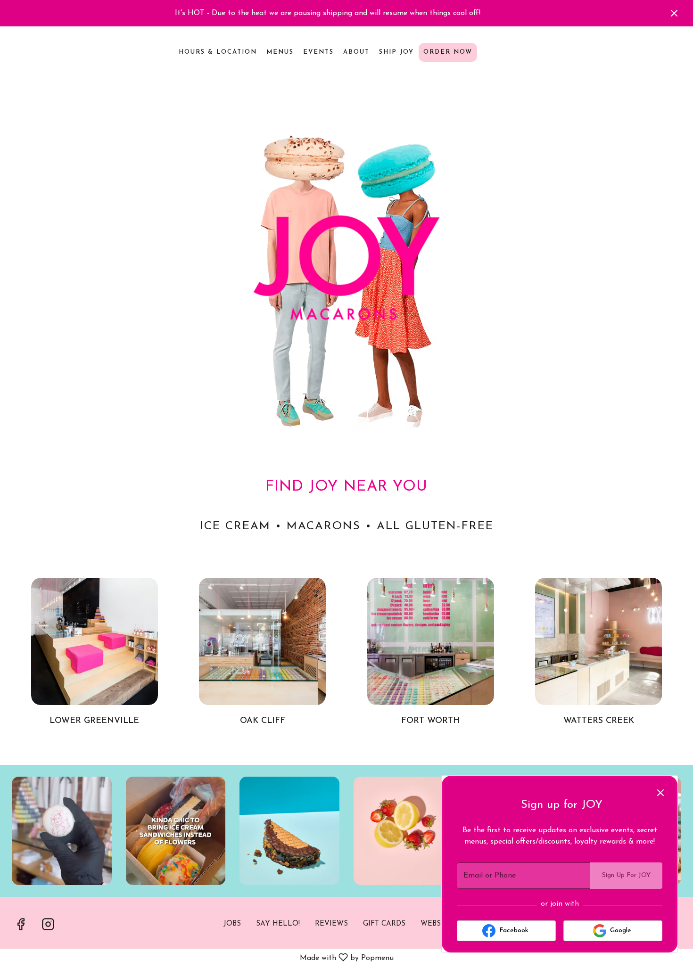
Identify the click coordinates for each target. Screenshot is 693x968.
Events (318, 52)
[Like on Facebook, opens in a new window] (20, 927)
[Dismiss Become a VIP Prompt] (660, 792)
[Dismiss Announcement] (674, 13)
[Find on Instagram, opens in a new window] (48, 927)
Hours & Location (218, 52)
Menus (280, 52)
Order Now (447, 52)
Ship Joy (396, 52)
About (356, 52)
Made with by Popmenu (198, 959)
